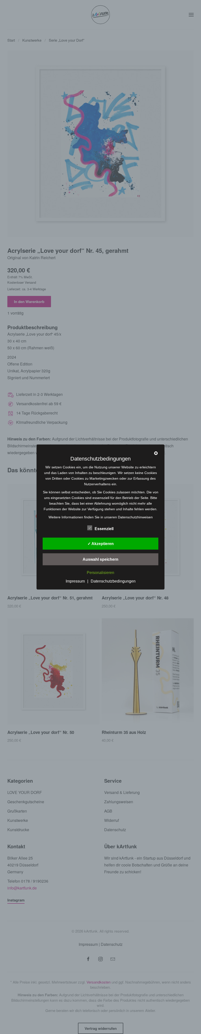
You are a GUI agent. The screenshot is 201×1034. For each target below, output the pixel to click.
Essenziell (104, 528)
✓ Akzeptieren (101, 543)
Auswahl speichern (100, 559)
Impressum (75, 581)
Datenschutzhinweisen (135, 517)
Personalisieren (100, 573)
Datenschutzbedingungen (113, 581)
